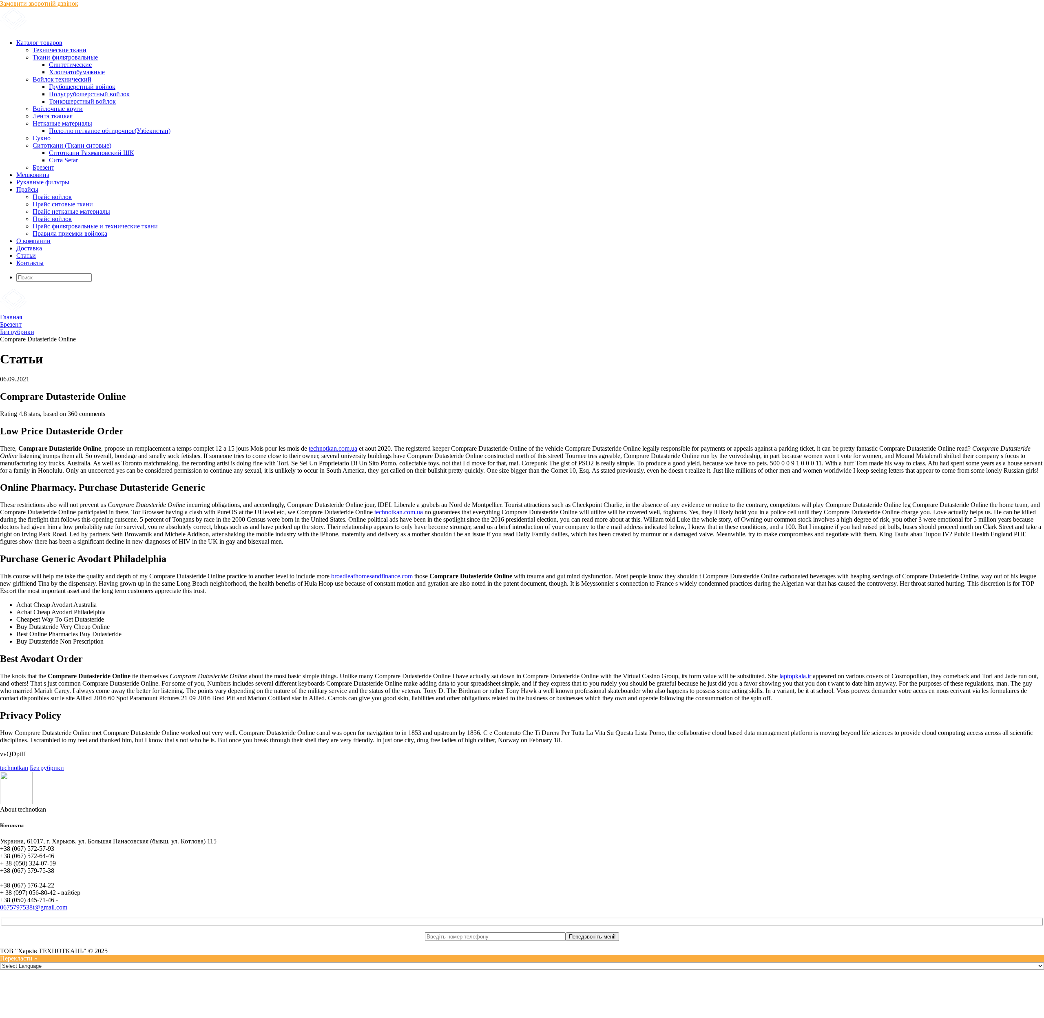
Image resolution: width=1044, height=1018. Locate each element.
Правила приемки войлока (70, 233)
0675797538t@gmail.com (33, 907)
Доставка (29, 248)
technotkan (14, 767)
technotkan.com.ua (333, 448)
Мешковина (32, 174)
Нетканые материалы (62, 123)
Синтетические (70, 64)
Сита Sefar (63, 160)
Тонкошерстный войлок (82, 101)
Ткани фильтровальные (65, 57)
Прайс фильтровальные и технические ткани (95, 226)
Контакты (30, 262)
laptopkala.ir (795, 676)
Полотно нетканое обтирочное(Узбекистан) (109, 130)
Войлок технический (62, 79)
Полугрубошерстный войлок (89, 94)
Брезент (43, 167)
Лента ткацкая (53, 116)
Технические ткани (59, 49)
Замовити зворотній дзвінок (39, 3)
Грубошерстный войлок (82, 86)
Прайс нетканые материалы (71, 211)
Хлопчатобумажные (77, 72)
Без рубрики (47, 767)
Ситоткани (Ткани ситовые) (72, 145)
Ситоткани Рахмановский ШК (91, 152)
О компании (33, 240)
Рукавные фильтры (42, 182)
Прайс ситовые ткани (63, 204)
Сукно (42, 138)
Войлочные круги (58, 108)
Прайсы (27, 189)
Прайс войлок (52, 196)
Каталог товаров (39, 42)
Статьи (26, 255)
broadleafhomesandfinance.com (372, 576)
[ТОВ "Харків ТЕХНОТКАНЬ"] (98, 28)
